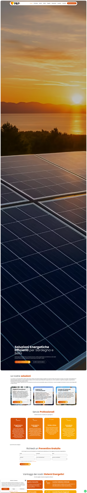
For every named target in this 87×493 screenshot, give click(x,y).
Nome (21, 453)
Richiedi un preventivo (22, 362)
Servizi (40, 3)
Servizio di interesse (56, 457)
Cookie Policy (11, 491)
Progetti (48, 3)
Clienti (44, 3)
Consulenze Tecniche (68, 425)
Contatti (64, 3)
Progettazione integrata (18, 425)
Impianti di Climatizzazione (40, 389)
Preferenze (22, 488)
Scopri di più (16, 402)
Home (31, 3)
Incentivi (59, 3)
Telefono (22, 457)
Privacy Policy (16, 491)
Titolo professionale (40, 457)
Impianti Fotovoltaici (19, 389)
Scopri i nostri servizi (39, 362)
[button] (25, 480)
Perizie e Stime (52, 425)
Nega (14, 488)
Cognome (38, 453)
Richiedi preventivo (72, 3)
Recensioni (54, 3)
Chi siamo (36, 3)
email (53, 453)
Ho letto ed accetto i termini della (28, 461)
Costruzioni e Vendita (35, 425)
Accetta (5, 488)
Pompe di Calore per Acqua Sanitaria (64, 389)
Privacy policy (34, 461)
